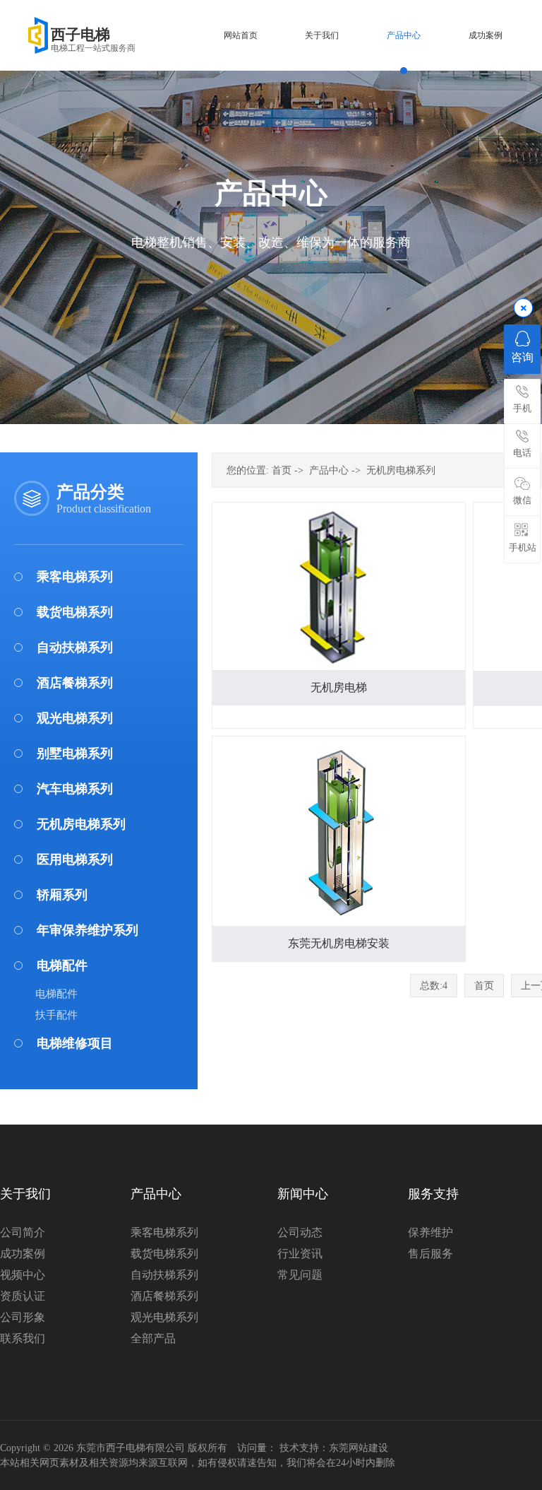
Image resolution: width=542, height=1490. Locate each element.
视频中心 (22, 1275)
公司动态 (300, 1232)
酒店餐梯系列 (75, 683)
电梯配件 (62, 965)
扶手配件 (56, 1015)
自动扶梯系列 (75, 647)
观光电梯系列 (75, 718)
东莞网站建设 (358, 1448)
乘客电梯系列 (75, 577)
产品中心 (329, 470)
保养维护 (430, 1232)
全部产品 (153, 1338)
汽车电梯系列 (75, 789)
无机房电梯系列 (81, 824)
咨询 (522, 357)
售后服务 (430, 1254)
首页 (281, 470)
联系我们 (22, 1338)
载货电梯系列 (75, 612)
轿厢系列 (62, 895)
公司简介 (22, 1232)
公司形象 (22, 1317)
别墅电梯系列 (75, 753)
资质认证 (22, 1296)
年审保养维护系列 (87, 930)
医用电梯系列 (75, 859)
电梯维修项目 (75, 1043)
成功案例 (22, 1254)
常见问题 (300, 1275)
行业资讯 (300, 1254)
